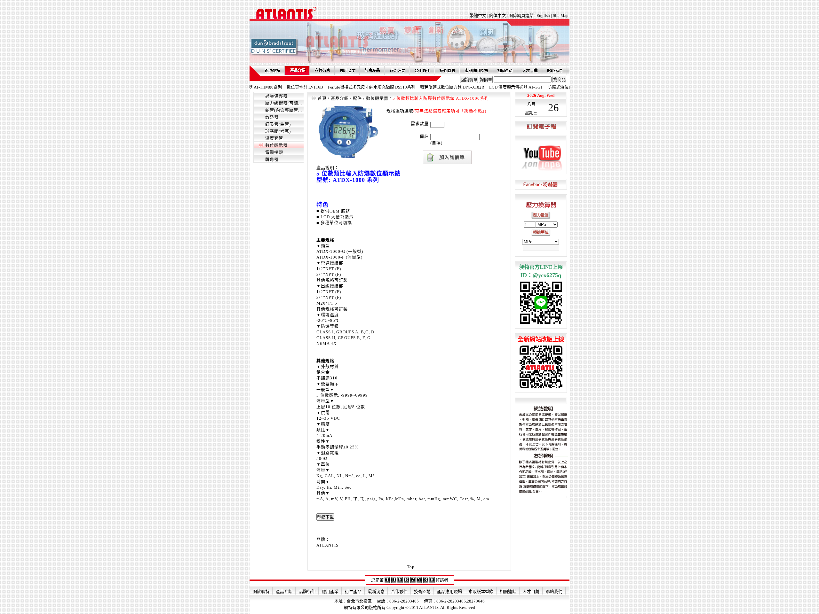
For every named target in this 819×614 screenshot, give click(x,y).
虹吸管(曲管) (278, 124)
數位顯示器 (276, 145)
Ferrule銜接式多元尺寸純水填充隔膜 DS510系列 (354, 87)
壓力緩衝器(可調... (283, 103)
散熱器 (272, 117)
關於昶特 (272, 70)
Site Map (561, 15)
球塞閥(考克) (278, 131)
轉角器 (272, 159)
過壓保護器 (276, 96)
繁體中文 (478, 15)
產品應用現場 (476, 70)
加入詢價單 (452, 157)
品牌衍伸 (322, 70)
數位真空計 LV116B (287, 87)
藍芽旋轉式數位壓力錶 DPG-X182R (435, 87)
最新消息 (397, 70)
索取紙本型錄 (480, 591)
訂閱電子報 (540, 126)
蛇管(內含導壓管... (283, 110)
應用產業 (347, 70)
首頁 (322, 98)
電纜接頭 (274, 152)
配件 (357, 98)
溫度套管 (274, 138)
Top (411, 566)
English (543, 15)
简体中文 (497, 15)
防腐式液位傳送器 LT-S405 (554, 87)
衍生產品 (372, 70)
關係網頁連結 (521, 15)
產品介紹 (297, 70)
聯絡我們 (554, 70)
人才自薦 (529, 70)
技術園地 (447, 70)
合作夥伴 (422, 70)
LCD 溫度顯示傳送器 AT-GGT (499, 87)
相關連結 (504, 70)
